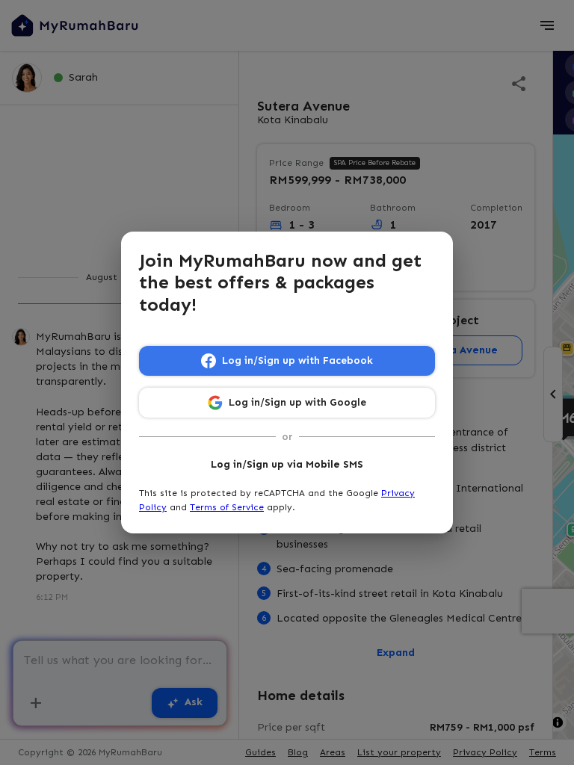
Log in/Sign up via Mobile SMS (287, 464)
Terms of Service (227, 507)
